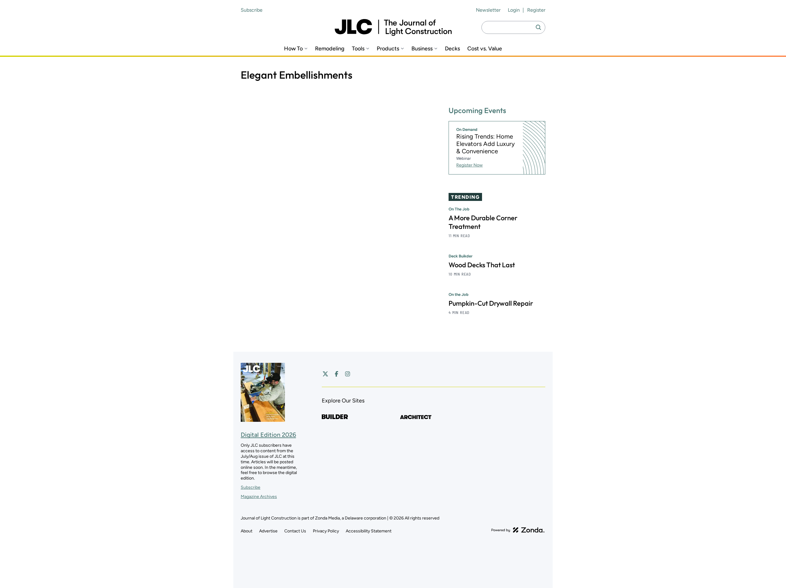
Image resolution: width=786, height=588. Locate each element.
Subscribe (252, 10)
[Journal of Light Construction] (393, 27)
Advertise (268, 531)
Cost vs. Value (484, 48)
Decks (452, 48)
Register (536, 10)
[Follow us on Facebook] (336, 374)
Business (422, 48)
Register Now (469, 165)
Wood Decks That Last (482, 265)
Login (514, 10)
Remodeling (329, 48)
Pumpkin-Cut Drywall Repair (491, 303)
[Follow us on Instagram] (347, 374)
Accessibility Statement (368, 531)
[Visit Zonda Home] (518, 530)
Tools (358, 48)
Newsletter (488, 10)
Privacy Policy (326, 531)
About (246, 531)
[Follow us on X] (325, 374)
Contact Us (295, 531)
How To (293, 48)
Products (388, 48)
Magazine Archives (259, 496)
